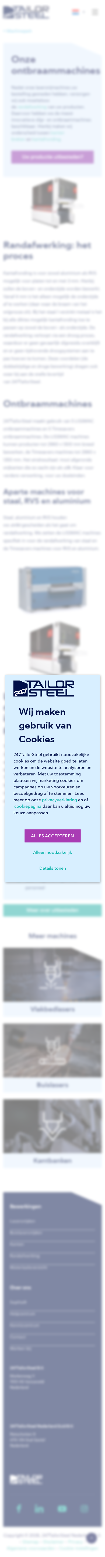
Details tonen (52, 868)
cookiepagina (27, 806)
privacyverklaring (59, 799)
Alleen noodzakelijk (52, 852)
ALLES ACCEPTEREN (52, 836)
